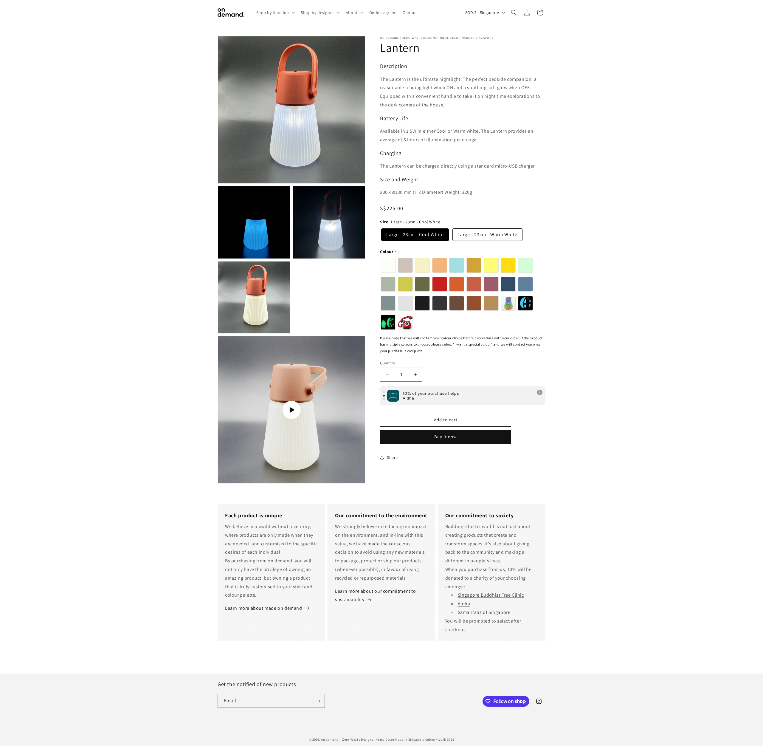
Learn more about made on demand (263, 608)
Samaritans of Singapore (484, 612)
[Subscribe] (318, 701)
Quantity (387, 362)
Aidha (464, 603)
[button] (275, 12)
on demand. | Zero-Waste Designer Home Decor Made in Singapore (372, 739)
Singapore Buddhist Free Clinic (491, 595)
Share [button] (392, 457)
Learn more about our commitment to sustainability (375, 595)
